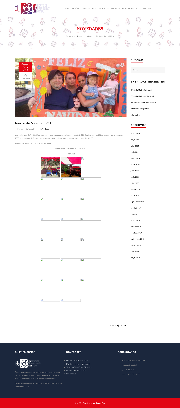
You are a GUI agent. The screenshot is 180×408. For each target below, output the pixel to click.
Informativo (135, 115)
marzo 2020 (135, 189)
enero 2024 (135, 164)
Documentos (129, 8)
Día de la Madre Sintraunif (141, 90)
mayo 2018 (135, 258)
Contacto (145, 8)
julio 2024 (135, 146)
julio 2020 (135, 183)
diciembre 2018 (137, 226)
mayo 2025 (135, 139)
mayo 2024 (135, 158)
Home (67, 8)
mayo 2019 (135, 220)
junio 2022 (135, 177)
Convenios (114, 8)
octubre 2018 (136, 233)
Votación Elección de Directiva (143, 102)
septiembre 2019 (137, 202)
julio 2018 (135, 251)
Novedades (98, 8)
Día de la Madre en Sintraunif (142, 96)
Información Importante (140, 109)
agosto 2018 (136, 245)
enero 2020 (135, 195)
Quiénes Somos (81, 8)
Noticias (89, 36)
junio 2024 (135, 152)
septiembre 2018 (137, 239)
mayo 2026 (135, 133)
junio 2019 (135, 214)
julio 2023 (135, 171)
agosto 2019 (136, 208)
